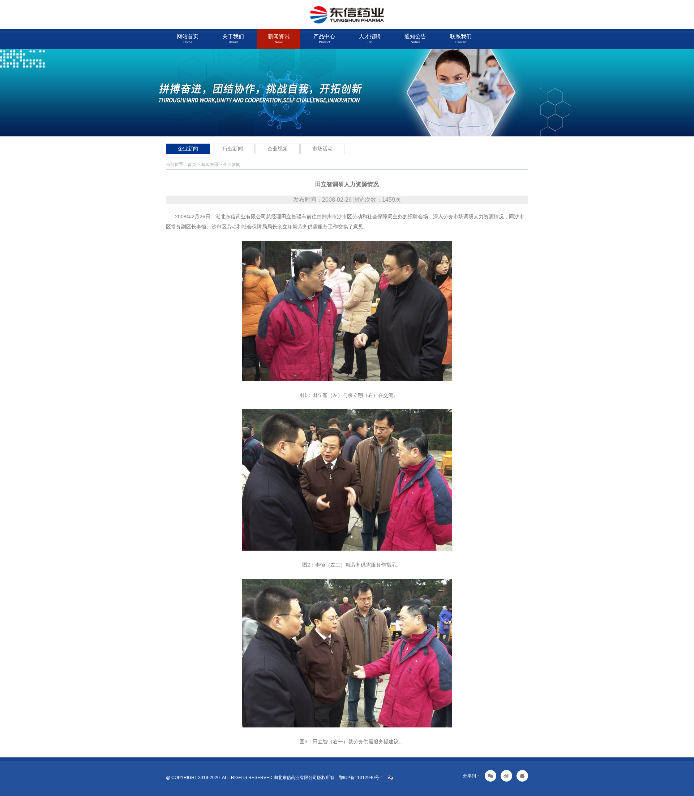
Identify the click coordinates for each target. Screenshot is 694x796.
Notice (415, 39)
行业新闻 (233, 149)
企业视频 (277, 149)
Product (324, 39)
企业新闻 (188, 149)
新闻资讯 (209, 164)
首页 (192, 164)
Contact (461, 39)
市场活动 (322, 149)
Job (370, 39)
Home (187, 39)
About (233, 39)
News (279, 39)
